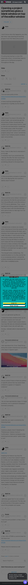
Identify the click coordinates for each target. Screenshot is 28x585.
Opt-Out (14, 300)
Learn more (14, 287)
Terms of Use (20, 295)
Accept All (14, 303)
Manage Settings (14, 305)
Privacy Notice (8, 295)
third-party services (17, 296)
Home (7, 2)
